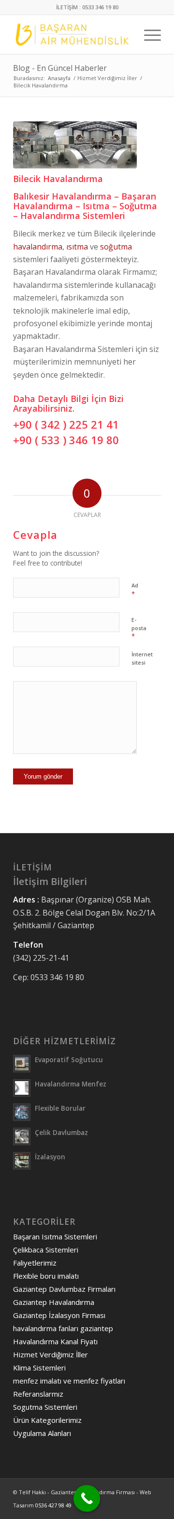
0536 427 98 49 (53, 1505)
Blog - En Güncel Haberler (60, 68)
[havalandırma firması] (75, 144)
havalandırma (37, 246)
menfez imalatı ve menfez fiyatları (69, 1380)
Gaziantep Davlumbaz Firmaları (64, 1289)
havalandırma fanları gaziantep (63, 1328)
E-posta (138, 628)
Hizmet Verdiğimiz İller (50, 1354)
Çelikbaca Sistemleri (45, 1249)
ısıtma (77, 246)
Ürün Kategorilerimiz (47, 1420)
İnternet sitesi (142, 658)
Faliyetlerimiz (35, 1263)
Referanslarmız (38, 1394)
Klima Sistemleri (39, 1367)
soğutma (116, 246)
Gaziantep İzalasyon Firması (59, 1315)
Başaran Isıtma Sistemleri (55, 1236)
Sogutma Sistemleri (45, 1407)
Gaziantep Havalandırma (53, 1302)
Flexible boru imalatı (46, 1276)
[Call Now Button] (86, 1498)
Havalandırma (82, 196)
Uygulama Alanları (42, 1433)
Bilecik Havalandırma (58, 178)
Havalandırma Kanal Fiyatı (55, 1341)
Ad (134, 590)
